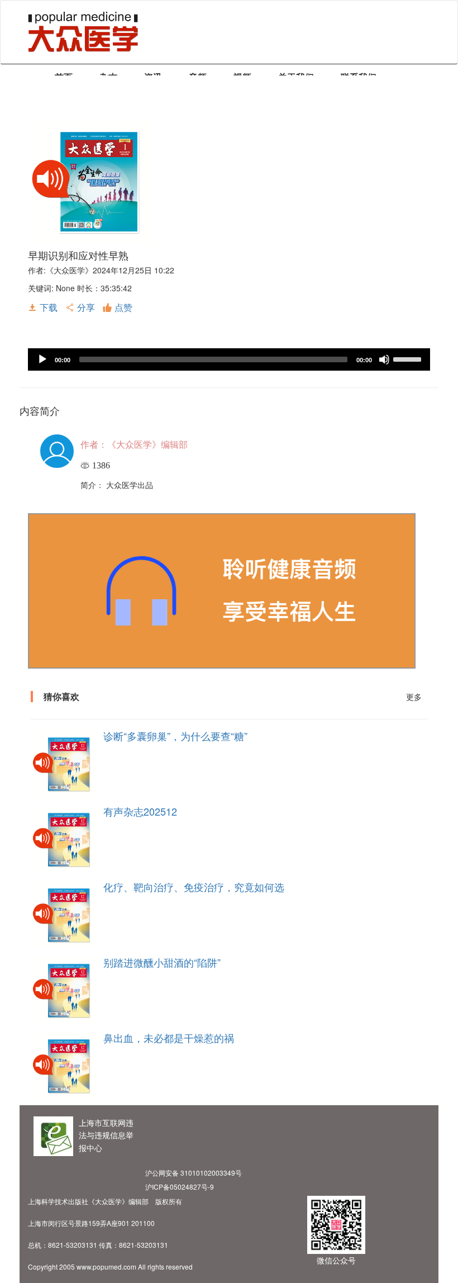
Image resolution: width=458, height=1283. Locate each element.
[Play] (42, 359)
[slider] (408, 358)
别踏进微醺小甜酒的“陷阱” (162, 962)
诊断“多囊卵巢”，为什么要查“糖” (175, 735)
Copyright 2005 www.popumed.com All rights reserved (110, 1266)
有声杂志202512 (140, 811)
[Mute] (384, 359)
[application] (229, 359)
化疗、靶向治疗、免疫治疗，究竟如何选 (193, 886)
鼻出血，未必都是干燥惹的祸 (168, 1037)
